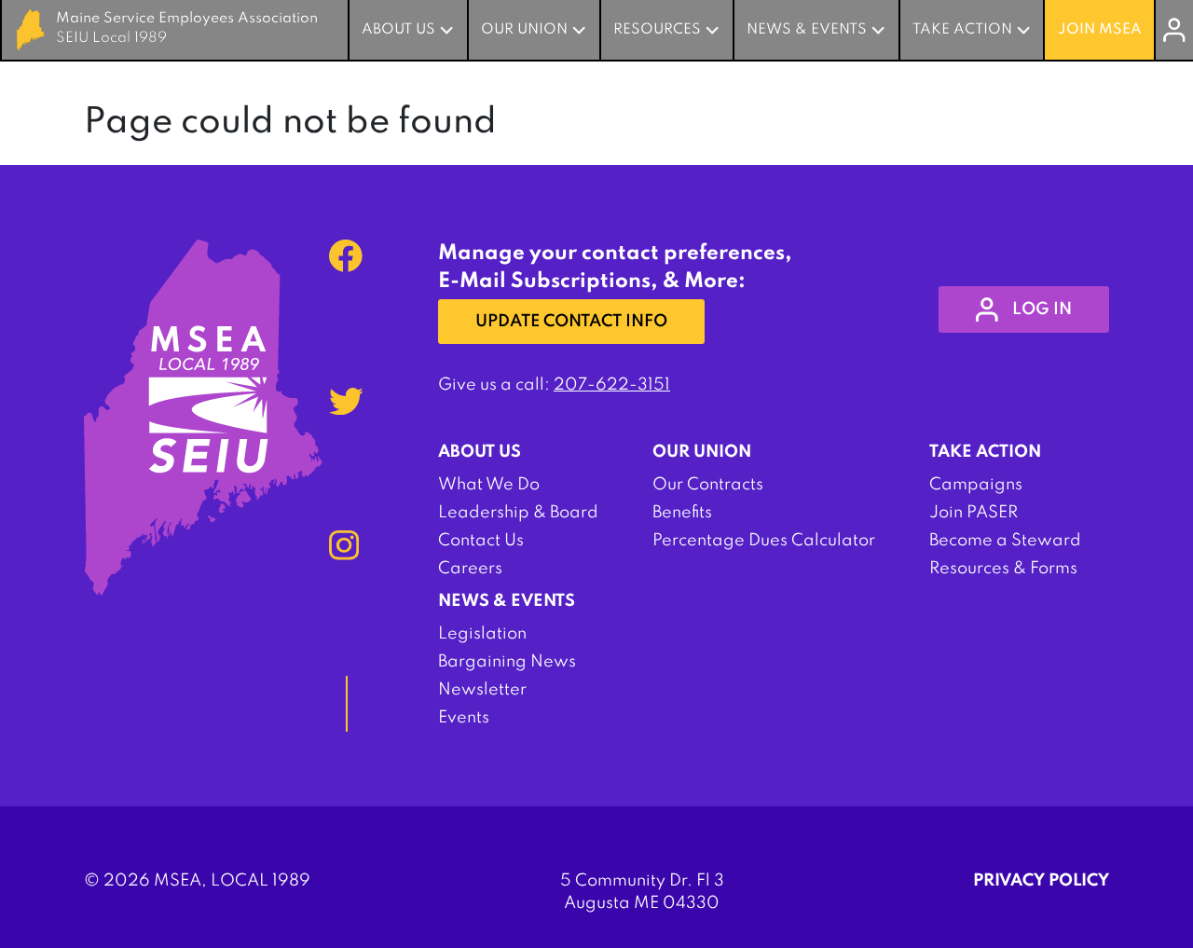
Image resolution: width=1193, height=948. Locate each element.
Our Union (524, 29)
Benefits (682, 512)
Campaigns (975, 484)
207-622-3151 (612, 385)
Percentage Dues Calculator (763, 540)
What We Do (489, 484)
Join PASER (973, 512)
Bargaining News (507, 661)
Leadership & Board (518, 512)
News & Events (807, 29)
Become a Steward (1005, 540)
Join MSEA (1100, 29)
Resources (657, 29)
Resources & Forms (1003, 568)
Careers (470, 568)
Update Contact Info (571, 321)
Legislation (482, 633)
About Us (398, 29)
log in (1042, 309)
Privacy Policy (1041, 880)
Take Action (962, 29)
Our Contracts (707, 484)
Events (463, 717)
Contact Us (481, 540)
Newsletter (482, 689)
